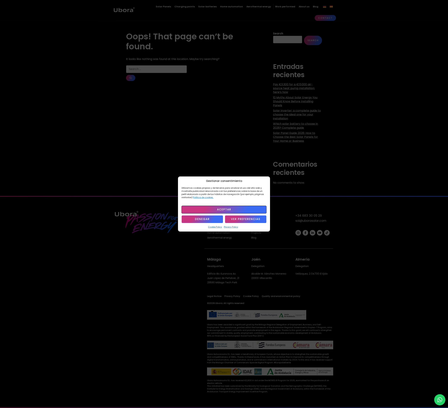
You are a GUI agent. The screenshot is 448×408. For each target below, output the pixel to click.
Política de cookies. (203, 197)
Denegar (202, 219)
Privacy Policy (231, 226)
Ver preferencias (245, 219)
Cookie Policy (215, 226)
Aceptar (224, 209)
